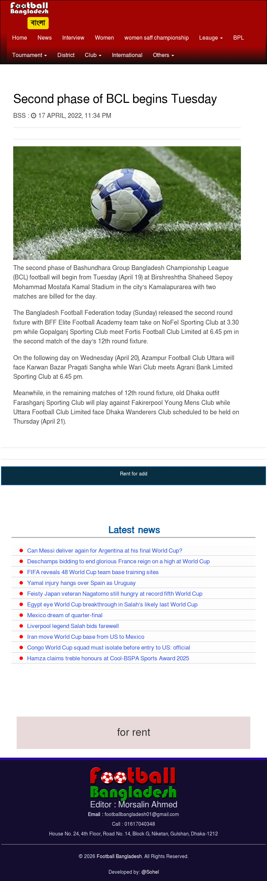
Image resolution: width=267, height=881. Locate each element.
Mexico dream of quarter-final (65, 615)
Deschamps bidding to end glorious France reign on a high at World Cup (118, 561)
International (127, 55)
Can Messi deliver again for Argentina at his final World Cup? (104, 551)
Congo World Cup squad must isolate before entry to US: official (108, 648)
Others (162, 55)
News (45, 38)
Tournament (27, 55)
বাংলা (38, 22)
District (65, 55)
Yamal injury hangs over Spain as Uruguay (81, 583)
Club (91, 55)
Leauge (209, 38)
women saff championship (156, 38)
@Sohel (150, 872)
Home (19, 38)
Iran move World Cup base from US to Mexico (85, 637)
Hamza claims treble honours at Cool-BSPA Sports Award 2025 (108, 658)
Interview (73, 38)
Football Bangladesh (119, 856)
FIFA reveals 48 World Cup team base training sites (93, 572)
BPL (238, 38)
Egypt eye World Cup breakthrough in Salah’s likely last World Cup (112, 605)
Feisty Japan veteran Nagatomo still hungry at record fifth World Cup (114, 594)
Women (104, 38)
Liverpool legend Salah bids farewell (73, 626)
